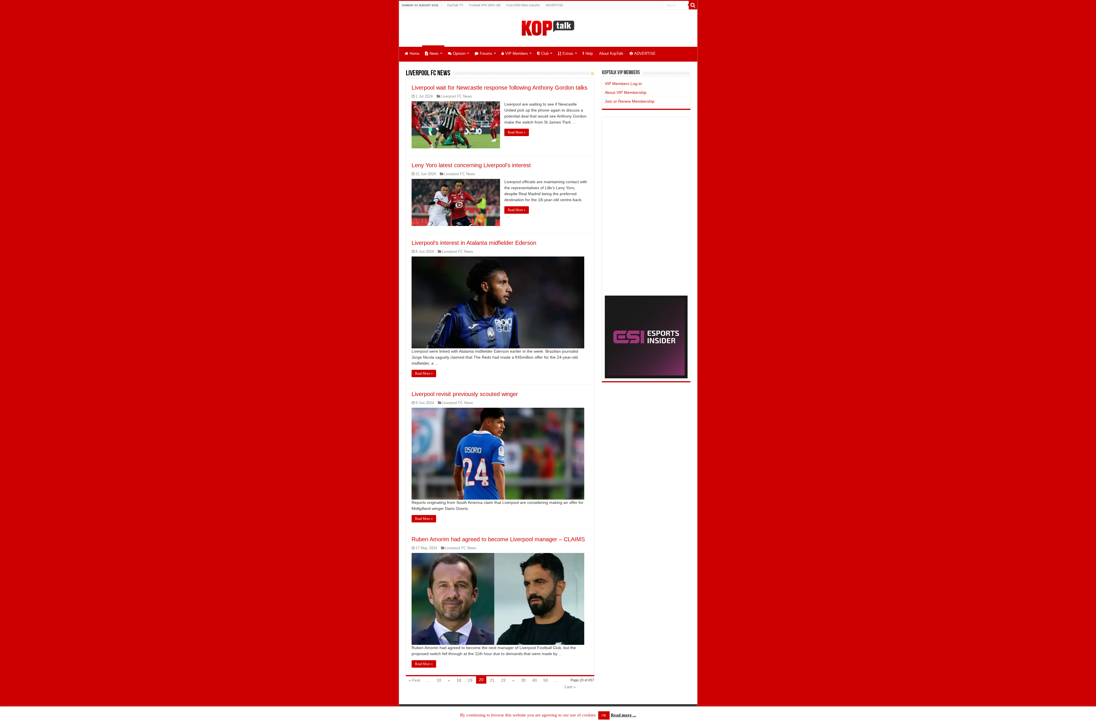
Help (589, 53)
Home (414, 53)
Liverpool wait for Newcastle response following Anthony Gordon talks (499, 87)
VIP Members (516, 53)
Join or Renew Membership (629, 101)
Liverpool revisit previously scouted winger (465, 394)
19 (470, 680)
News (434, 53)
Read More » (516, 132)
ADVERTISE (554, 5)
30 (523, 680)
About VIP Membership (625, 92)
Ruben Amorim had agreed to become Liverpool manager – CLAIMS (498, 539)
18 (459, 680)
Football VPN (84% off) (485, 5)
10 (439, 680)
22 (503, 680)
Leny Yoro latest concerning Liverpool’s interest (471, 165)
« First (414, 680)
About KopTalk (611, 53)
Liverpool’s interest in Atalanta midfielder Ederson (474, 243)
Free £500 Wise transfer (523, 5)
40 (534, 680)
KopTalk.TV (455, 5)
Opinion (459, 53)
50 (545, 680)
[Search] (693, 5)
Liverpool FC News (456, 96)
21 (492, 680)
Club (545, 53)
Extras (568, 53)
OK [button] (604, 715)
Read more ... (623, 715)
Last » (570, 686)
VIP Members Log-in (623, 83)
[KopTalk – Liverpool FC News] (548, 27)
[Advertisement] (646, 205)
